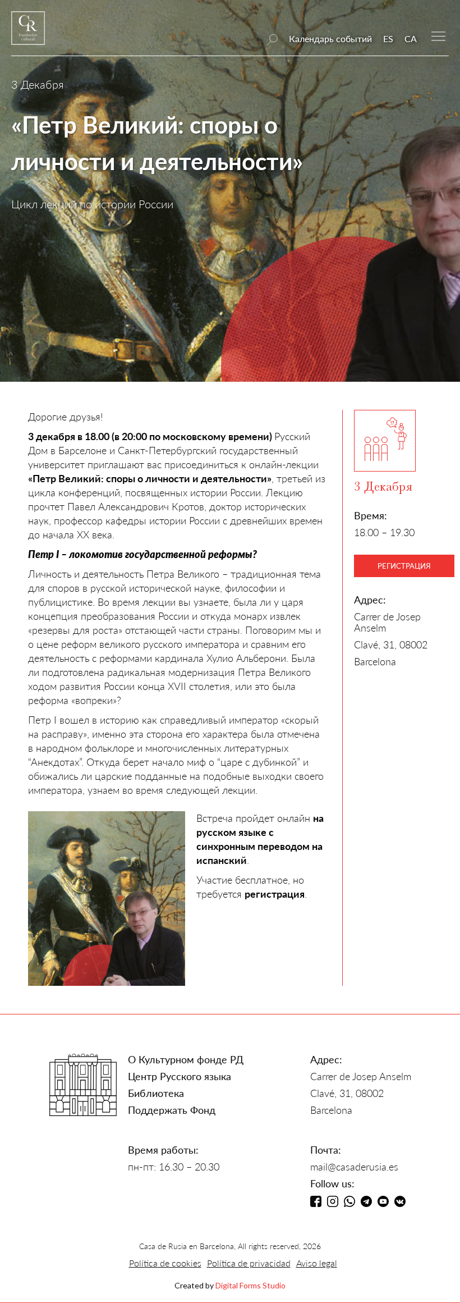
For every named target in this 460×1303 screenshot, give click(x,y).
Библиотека (156, 1093)
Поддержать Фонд (171, 1109)
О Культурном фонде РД (185, 1059)
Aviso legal (316, 1263)
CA (410, 38)
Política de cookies (165, 1263)
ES (388, 38)
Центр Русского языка (179, 1076)
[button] (438, 35)
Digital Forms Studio (250, 1285)
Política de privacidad (249, 1263)
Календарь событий (330, 38)
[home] (28, 33)
